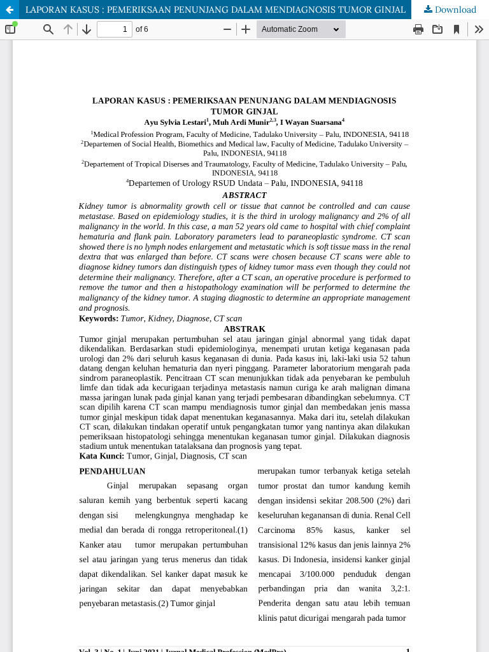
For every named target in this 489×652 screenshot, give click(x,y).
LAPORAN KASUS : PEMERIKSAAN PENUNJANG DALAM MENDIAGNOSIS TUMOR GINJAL (215, 9)
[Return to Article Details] (9, 9)
